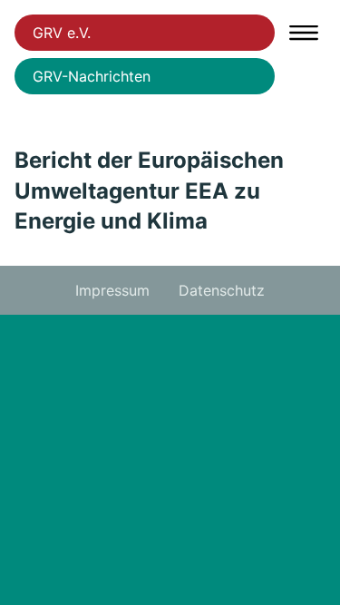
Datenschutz (222, 290)
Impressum (112, 290)
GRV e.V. (62, 33)
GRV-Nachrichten (92, 76)
